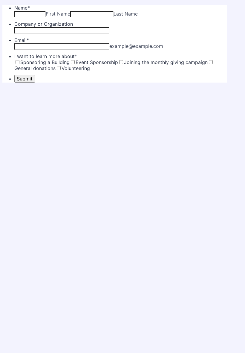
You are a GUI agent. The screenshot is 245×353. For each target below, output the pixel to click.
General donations (35, 68)
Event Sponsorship (97, 62)
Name (22, 8)
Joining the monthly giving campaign (166, 62)
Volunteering (76, 68)
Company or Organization (43, 24)
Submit (25, 79)
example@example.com (136, 46)
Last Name (126, 14)
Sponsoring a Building (45, 62)
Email (21, 40)
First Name (58, 14)
